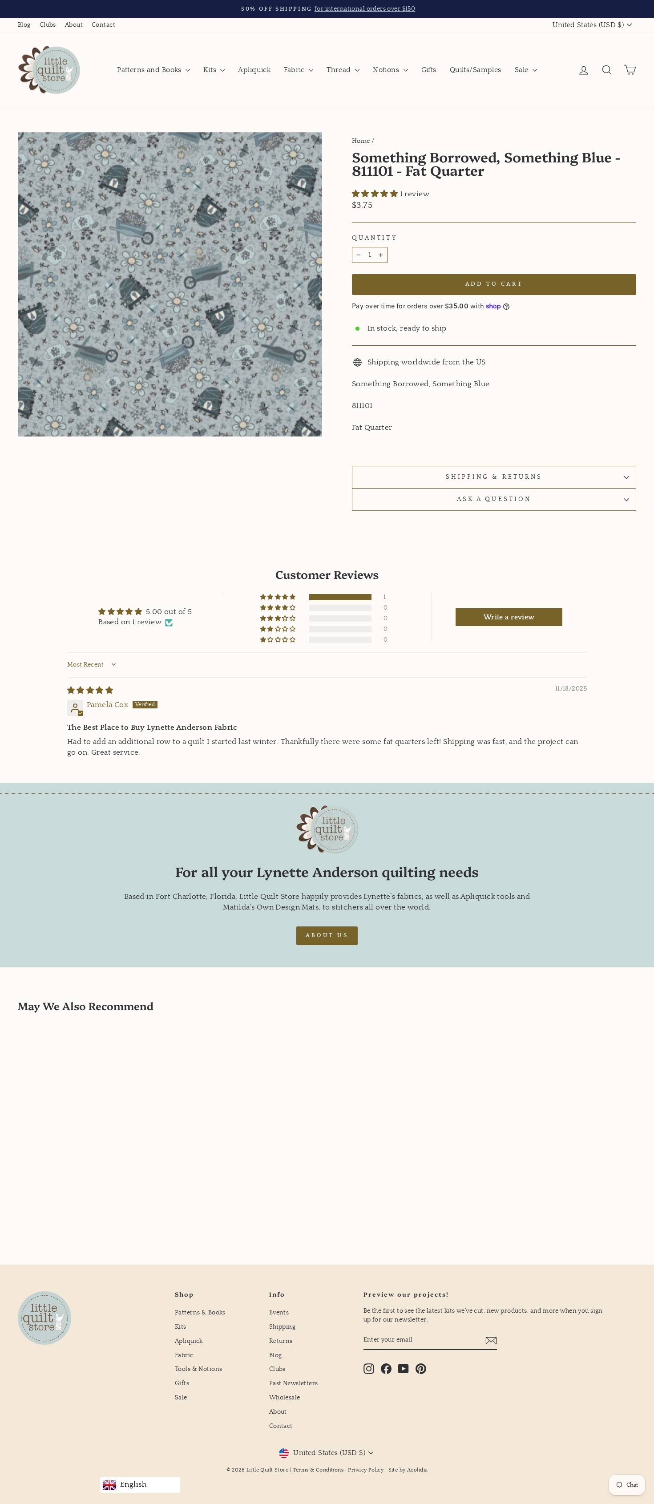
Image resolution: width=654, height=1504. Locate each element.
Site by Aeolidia (408, 1470)
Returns (281, 1341)
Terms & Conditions (318, 1470)
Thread (340, 70)
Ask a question (494, 499)
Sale (522, 70)
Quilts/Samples (475, 70)
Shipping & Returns (494, 477)
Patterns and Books (150, 70)
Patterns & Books (200, 1312)
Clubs (48, 24)
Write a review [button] (509, 617)
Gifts (428, 70)
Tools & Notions (198, 1369)
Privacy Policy (366, 1470)
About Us (327, 935)
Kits (210, 70)
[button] (376, 194)
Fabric (295, 70)
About (74, 24)
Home (361, 141)
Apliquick (254, 70)
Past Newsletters (293, 1383)
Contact (103, 24)
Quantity (375, 238)
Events (279, 1312)
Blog (24, 24)
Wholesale (284, 1397)
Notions (387, 70)
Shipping (282, 1326)
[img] (90, 691)
